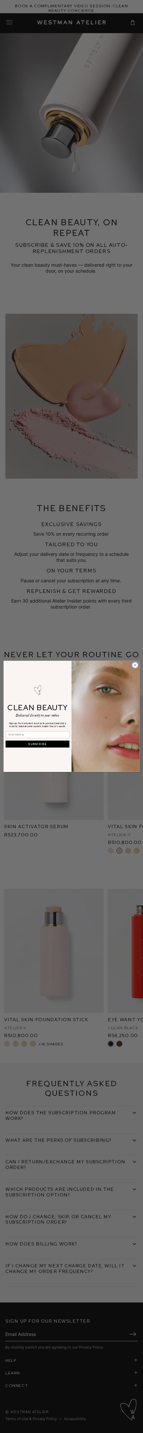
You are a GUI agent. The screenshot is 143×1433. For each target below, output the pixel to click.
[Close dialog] (135, 665)
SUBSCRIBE (37, 744)
